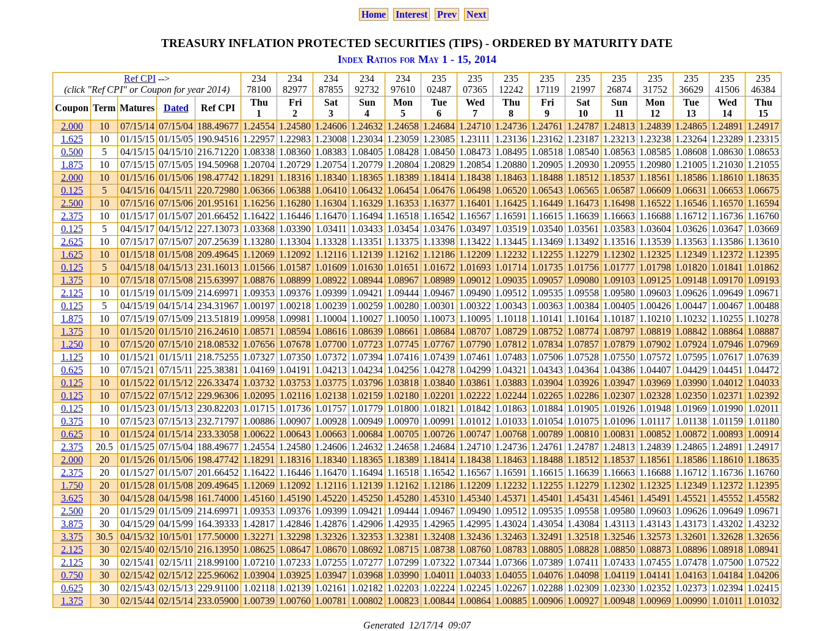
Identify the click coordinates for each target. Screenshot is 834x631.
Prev (447, 14)
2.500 (72, 203)
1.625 (72, 139)
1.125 (72, 357)
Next (476, 14)
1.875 (72, 164)
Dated (176, 108)
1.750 (72, 485)
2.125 (72, 293)
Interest (411, 14)
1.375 (72, 280)
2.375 (72, 216)
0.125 (72, 190)
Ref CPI (140, 78)
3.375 (72, 536)
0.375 (72, 421)
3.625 (72, 498)
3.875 (72, 524)
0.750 (72, 575)
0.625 (72, 370)
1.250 (72, 344)
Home (373, 14)
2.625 (72, 241)
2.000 (72, 126)
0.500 (72, 152)
